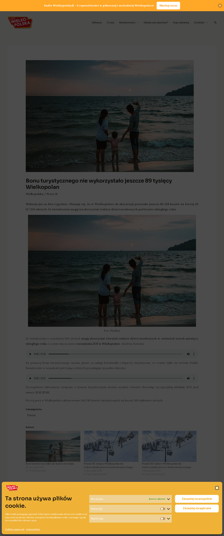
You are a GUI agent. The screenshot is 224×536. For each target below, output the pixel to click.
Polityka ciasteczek (14, 529)
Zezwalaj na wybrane (197, 508)
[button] (217, 488)
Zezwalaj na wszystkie (197, 499)
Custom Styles (33, 529)
